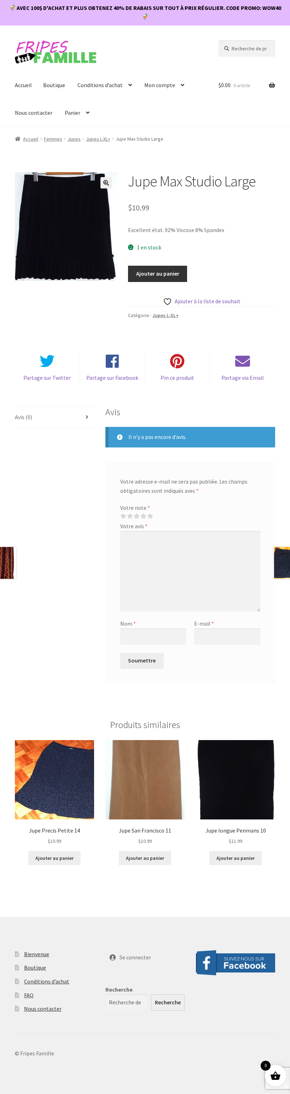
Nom (128, 623)
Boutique (54, 85)
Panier (72, 112)
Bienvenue (36, 954)
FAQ (29, 995)
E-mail (204, 623)
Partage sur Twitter (47, 377)
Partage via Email (242, 377)
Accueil (23, 85)
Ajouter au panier (157, 273)
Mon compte (159, 85)
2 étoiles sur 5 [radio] (130, 516)
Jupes (74, 139)
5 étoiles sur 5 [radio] (150, 516)
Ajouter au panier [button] (54, 858)
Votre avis (133, 526)
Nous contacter (33, 112)
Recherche (119, 989)
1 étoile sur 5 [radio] (123, 516)
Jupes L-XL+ (98, 139)
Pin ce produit (177, 377)
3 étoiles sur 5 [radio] (136, 516)
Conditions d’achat (100, 85)
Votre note (135, 507)
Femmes (53, 139)
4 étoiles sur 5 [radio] (143, 516)
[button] (106, 182)
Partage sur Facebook (112, 377)
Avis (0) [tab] (23, 417)
